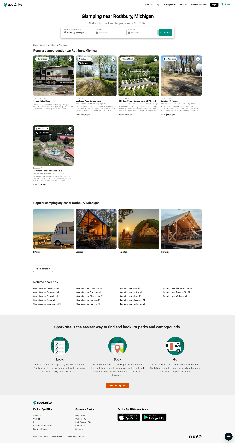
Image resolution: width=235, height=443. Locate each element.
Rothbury (63, 45)
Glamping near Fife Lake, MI (88, 292)
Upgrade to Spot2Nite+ (199, 5)
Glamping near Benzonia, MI (45, 296)
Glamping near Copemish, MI (89, 288)
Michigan (52, 45)
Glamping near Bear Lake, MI (46, 288)
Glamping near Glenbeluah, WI (89, 296)
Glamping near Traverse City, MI (176, 292)
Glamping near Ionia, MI (129, 288)
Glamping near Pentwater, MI (132, 304)
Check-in (99, 29)
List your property (169, 5)
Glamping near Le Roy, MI (130, 292)
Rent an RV (183, 5)
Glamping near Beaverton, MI (46, 292)
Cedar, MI (79, 98)
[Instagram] (200, 437)
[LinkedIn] (194, 437)
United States (39, 45)
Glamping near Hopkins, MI (88, 304)
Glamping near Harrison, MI (88, 300)
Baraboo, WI (166, 98)
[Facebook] (190, 437)
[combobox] (77, 32)
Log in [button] (214, 5)
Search (167, 32)
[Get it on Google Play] (154, 417)
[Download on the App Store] (130, 417)
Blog (157, 5)
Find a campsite (43, 269)
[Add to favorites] (70, 59)
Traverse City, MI (39, 98)
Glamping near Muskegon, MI (132, 300)
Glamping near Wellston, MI (175, 296)
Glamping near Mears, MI (130, 296)
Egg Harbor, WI (124, 98)
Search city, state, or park (72, 29)
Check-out (131, 29)
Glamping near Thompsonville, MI (177, 288)
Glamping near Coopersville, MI (47, 304)
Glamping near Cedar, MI (44, 300)
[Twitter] (197, 436)
